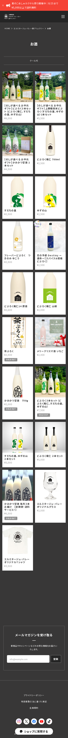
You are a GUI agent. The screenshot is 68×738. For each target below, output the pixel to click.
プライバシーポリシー (34, 695)
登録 (55, 659)
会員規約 (34, 707)
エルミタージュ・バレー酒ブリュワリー (29, 28)
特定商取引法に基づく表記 (34, 701)
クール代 (34, 60)
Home (7, 28)
